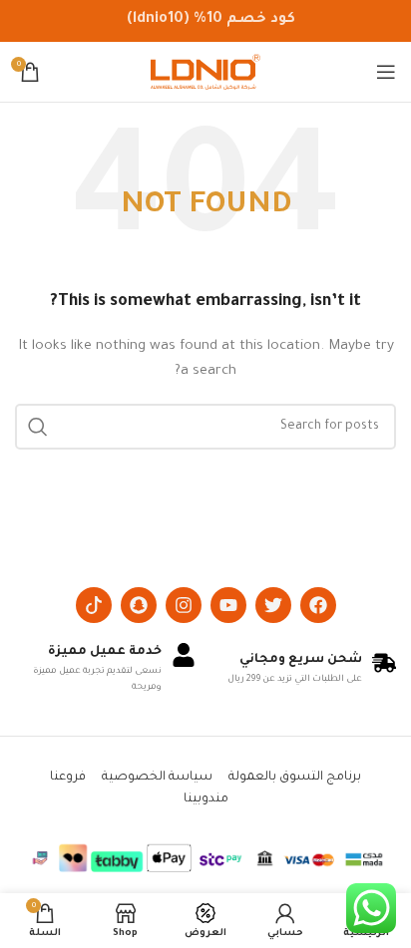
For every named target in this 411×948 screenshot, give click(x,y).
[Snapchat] (139, 605)
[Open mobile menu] (386, 72)
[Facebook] (318, 605)
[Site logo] (205, 73)
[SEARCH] (38, 427)
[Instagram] (184, 605)
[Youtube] (228, 605)
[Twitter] (273, 605)
